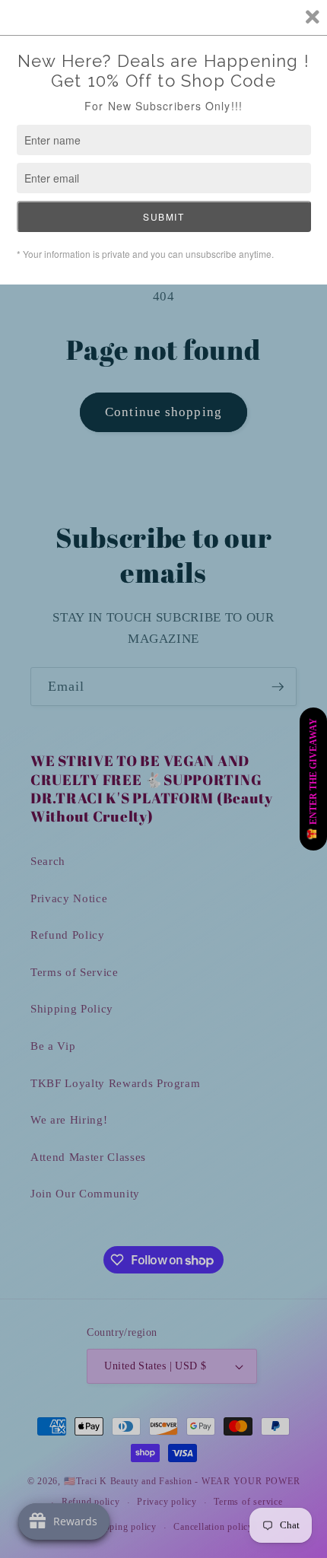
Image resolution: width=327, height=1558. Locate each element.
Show (313, 779)
